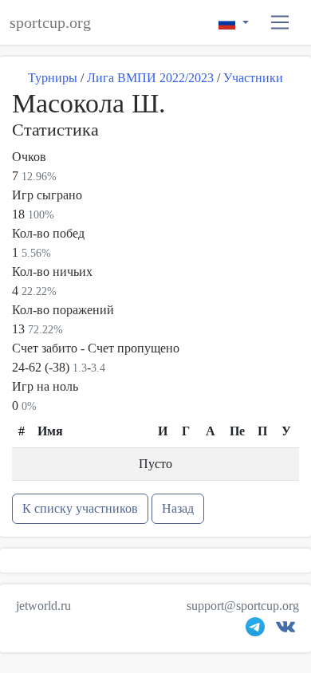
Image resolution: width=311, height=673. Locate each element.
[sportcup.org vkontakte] (285, 630)
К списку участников (80, 508)
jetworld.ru (43, 605)
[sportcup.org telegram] (255, 630)
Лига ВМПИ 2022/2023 (150, 78)
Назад (178, 508)
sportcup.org (50, 22)
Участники (253, 78)
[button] (280, 22)
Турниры (52, 78)
